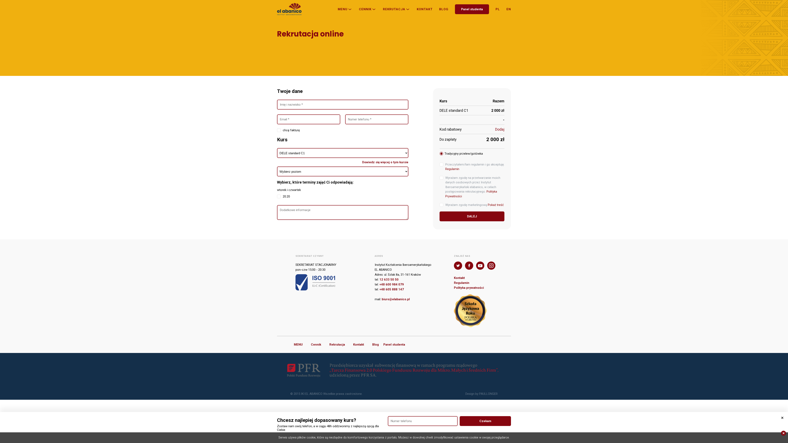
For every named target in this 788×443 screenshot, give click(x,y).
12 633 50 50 (389, 279)
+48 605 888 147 (391, 289)
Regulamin (452, 169)
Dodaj (499, 129)
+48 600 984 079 (391, 284)
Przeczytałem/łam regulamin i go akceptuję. (474, 167)
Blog (443, 9)
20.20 (286, 196)
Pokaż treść (496, 205)
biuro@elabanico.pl (396, 299)
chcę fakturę (291, 130)
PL (498, 9)
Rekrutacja (394, 9)
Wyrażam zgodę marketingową (474, 205)
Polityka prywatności (469, 288)
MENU (342, 9)
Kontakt (425, 9)
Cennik (365, 9)
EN (508, 9)
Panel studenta (472, 9)
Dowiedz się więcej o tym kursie (385, 162)
